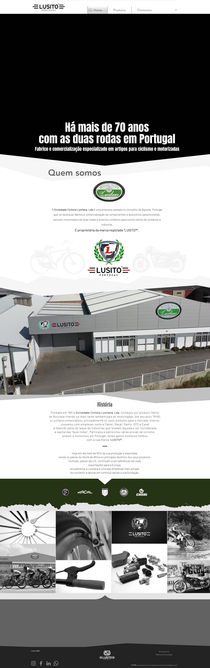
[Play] (176, 10)
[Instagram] (33, 663)
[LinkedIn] (49, 663)
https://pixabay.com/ (169, 665)
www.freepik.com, (144, 665)
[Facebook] (41, 663)
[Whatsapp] (56, 663)
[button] (144, 10)
